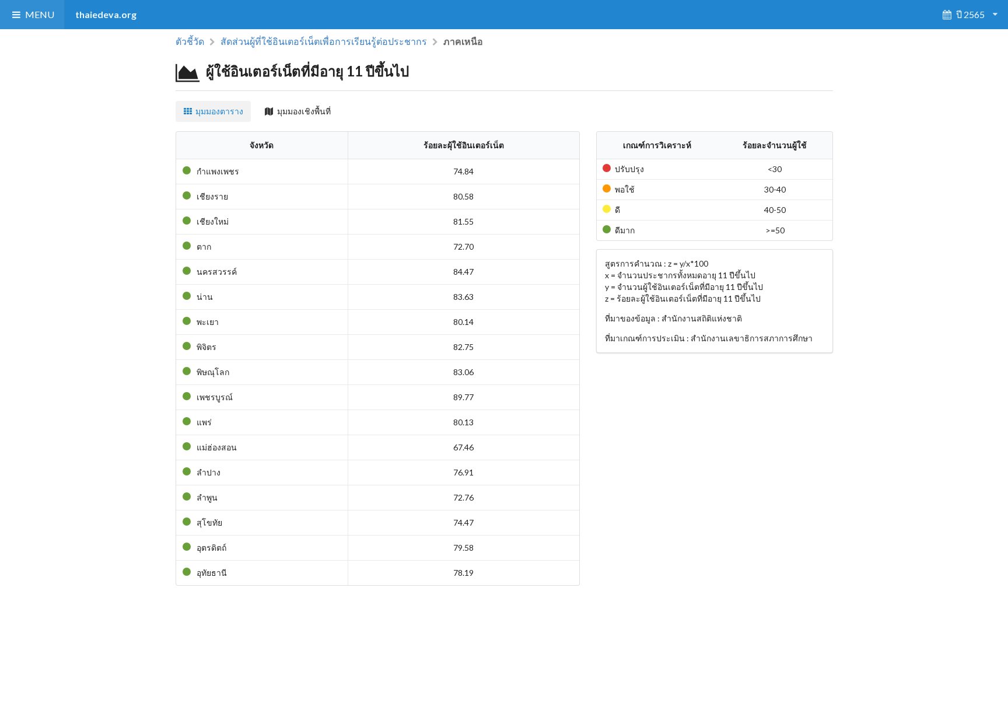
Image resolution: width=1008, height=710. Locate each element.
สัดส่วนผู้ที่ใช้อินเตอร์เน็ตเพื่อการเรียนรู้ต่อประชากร (323, 41)
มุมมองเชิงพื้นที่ (304, 111)
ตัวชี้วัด (190, 41)
